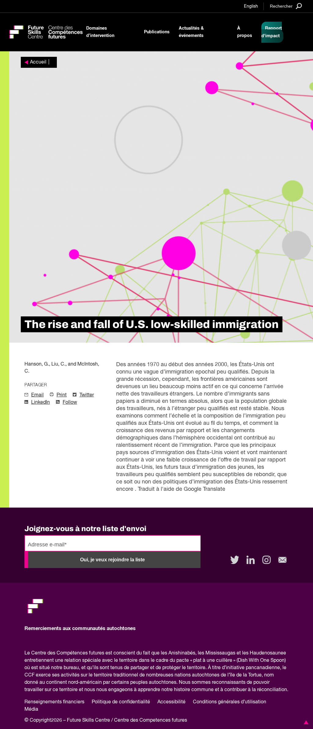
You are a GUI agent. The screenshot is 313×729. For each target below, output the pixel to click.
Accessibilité (171, 702)
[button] (305, 722)
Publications (157, 32)
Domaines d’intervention (100, 32)
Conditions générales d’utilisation (229, 702)
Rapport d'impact (271, 32)
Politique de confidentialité (121, 702)
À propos (244, 32)
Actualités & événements (191, 32)
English (251, 6)
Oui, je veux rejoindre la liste (112, 559)
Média (31, 709)
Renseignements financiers (54, 702)
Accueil (38, 62)
